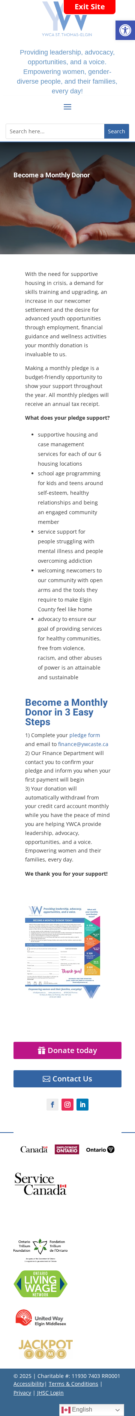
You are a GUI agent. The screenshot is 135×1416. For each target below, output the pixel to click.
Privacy (22, 1392)
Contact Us (72, 1079)
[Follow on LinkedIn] (82, 1105)
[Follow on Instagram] (68, 1105)
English (81, 1409)
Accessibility (29, 1383)
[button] (125, 30)
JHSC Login (50, 1392)
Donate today (72, 1050)
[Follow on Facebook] (52, 1105)
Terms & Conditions (73, 1383)
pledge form (84, 735)
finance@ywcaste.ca (83, 744)
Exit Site (90, 6)
